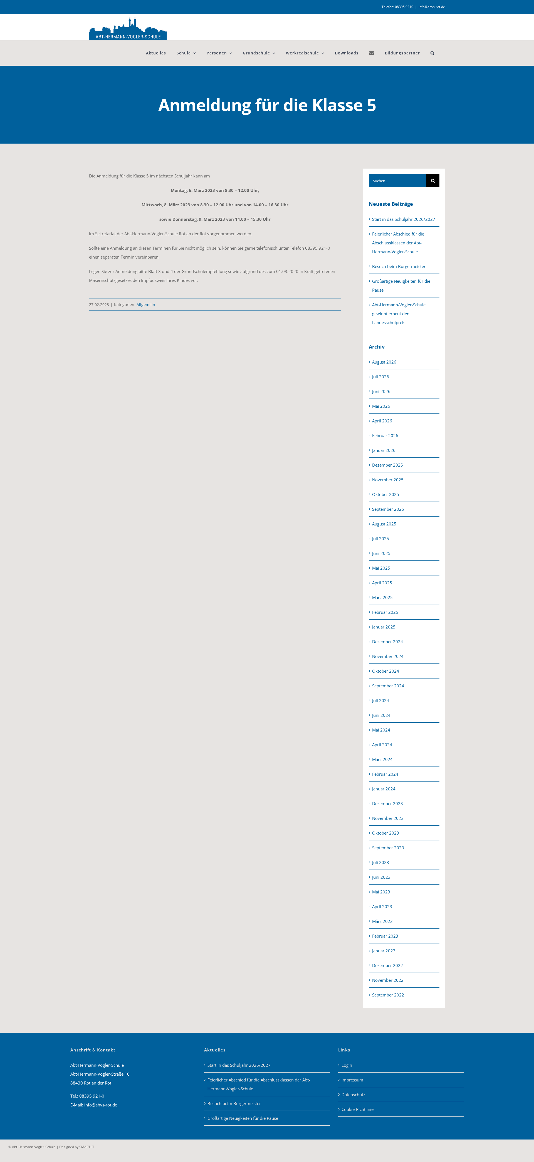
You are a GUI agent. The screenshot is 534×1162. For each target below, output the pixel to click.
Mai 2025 (381, 568)
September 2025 (388, 509)
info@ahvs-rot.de (432, 6)
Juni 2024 (381, 715)
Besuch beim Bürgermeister (399, 266)
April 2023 (382, 906)
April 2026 (382, 421)
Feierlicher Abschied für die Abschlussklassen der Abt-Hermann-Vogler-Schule (398, 242)
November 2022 (388, 980)
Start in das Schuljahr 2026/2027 (403, 219)
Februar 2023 (385, 936)
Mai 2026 (381, 406)
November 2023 (388, 818)
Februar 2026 (385, 435)
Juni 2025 (381, 553)
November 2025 (388, 479)
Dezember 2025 (387, 465)
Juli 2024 (380, 700)
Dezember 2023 (387, 803)
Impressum (352, 1080)
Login (347, 1065)
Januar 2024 (383, 789)
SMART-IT (86, 1147)
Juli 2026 (380, 376)
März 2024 (382, 759)
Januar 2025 (383, 627)
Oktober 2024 (385, 671)
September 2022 (388, 995)
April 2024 (382, 744)
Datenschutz (353, 1094)
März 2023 (382, 921)
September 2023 (388, 847)
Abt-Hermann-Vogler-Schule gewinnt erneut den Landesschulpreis (399, 313)
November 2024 (388, 656)
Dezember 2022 (387, 965)
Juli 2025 (380, 538)
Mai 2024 (381, 730)
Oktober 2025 (385, 494)
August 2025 (384, 524)
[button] (432, 53)
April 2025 (382, 582)
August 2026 (384, 362)
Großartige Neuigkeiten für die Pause (242, 1118)
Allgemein (146, 304)
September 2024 (388, 685)
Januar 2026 (383, 450)
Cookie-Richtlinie (358, 1109)
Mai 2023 (381, 892)
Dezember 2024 (387, 641)
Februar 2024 (385, 774)
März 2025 (382, 597)
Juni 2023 (381, 877)
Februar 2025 (385, 612)
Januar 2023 (383, 950)
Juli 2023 (380, 862)
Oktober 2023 (385, 833)
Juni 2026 (381, 391)
